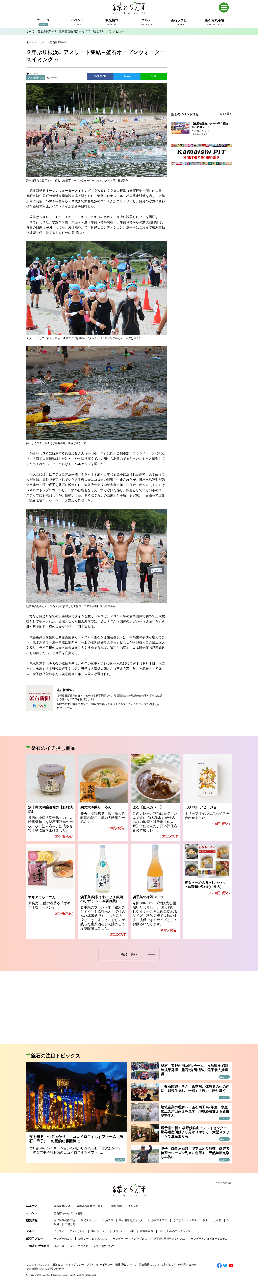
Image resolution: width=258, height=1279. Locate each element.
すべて (30, 31)
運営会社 (57, 1264)
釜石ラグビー (34, 1238)
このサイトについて (38, 1264)
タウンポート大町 (123, 1231)
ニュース (31, 1205)
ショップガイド (79, 1246)
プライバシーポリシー (99, 1264)
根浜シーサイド (212, 1220)
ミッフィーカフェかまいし (69, 1231)
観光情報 (31, 1220)
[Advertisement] (201, 79)
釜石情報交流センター (132, 1220)
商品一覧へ (129, 954)
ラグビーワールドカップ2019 (130, 1238)
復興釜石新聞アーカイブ (74, 31)
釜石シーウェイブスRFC (92, 1238)
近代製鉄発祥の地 (64, 1220)
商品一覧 (59, 1246)
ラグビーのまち (63, 1238)
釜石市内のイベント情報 (68, 1213)
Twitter (127, 76)
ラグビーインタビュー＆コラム (209, 1238)
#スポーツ (52, 77)
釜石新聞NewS (47, 31)
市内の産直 (146, 1231)
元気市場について (104, 1246)
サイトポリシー (75, 1264)
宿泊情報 (108, 1220)
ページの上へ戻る (224, 1183)
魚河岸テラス (159, 1220)
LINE (153, 76)
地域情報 (98, 31)
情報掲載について (125, 1264)
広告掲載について (149, 1264)
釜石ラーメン (99, 1231)
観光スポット (89, 1220)
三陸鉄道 (70, 1224)
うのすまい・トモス (185, 1220)
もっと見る (226, 113)
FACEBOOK (100, 76)
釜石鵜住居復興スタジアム (169, 1238)
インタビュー (115, 31)
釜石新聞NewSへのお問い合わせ (45, 1268)
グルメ (30, 1230)
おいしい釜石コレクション (175, 1231)
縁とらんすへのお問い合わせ (179, 1264)
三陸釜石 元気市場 (38, 1245)
